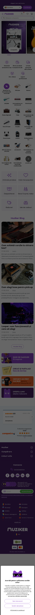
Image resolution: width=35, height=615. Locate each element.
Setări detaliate (17, 606)
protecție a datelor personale (17, 596)
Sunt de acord (17, 601)
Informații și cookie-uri (17, 610)
